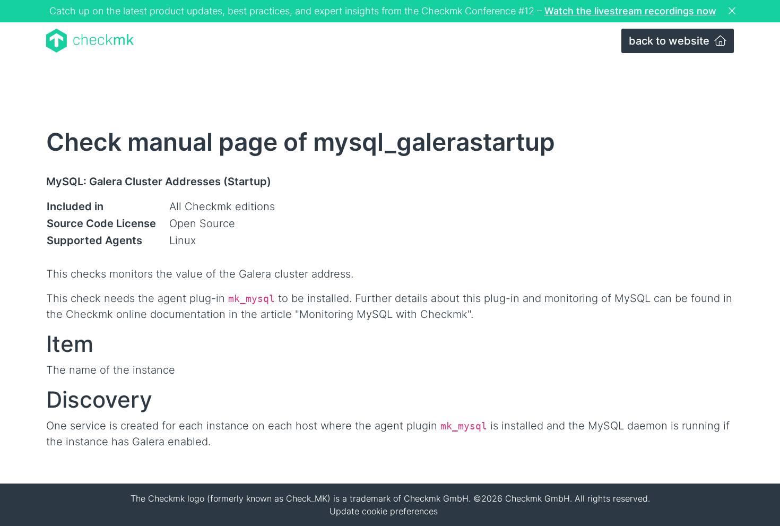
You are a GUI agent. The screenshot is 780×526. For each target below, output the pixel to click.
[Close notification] (733, 11)
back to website (670, 41)
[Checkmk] (90, 41)
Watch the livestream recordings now (630, 10)
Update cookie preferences (384, 511)
